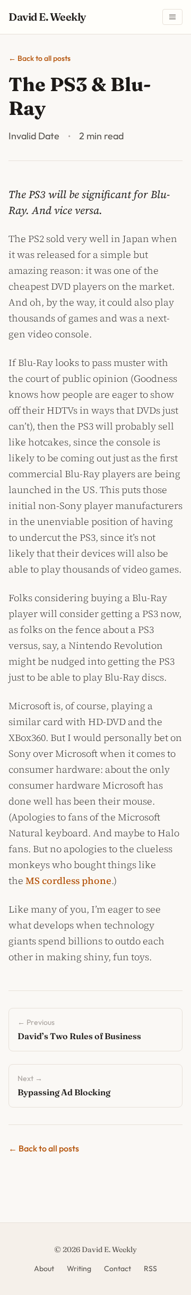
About (44, 1268)
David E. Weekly (47, 16)
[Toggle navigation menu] (172, 17)
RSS (150, 1268)
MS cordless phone (68, 880)
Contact (117, 1268)
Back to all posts (39, 58)
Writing (79, 1268)
